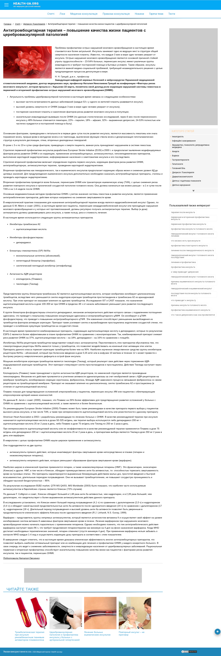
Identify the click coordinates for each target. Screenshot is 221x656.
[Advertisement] (193, 76)
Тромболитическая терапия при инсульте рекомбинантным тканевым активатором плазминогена (29, 636)
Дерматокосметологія (182, 177)
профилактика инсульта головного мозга (191, 229)
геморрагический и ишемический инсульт (191, 288)
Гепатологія (177, 164)
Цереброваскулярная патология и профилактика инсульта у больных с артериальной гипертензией (65, 636)
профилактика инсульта (183, 267)
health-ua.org (26, 4)
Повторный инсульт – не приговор (131, 633)
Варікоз (175, 156)
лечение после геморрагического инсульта (192, 250)
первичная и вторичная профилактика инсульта (190, 218)
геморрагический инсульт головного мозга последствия (192, 256)
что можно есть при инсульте (185, 240)
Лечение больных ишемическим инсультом (97, 633)
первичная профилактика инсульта (188, 224)
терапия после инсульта (183, 212)
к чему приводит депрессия (185, 272)
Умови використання (14, 651)
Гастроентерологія (180, 160)
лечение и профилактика (183, 262)
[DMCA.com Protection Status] (189, 652)
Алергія (175, 151)
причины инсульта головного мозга (188, 305)
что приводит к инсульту (183, 300)
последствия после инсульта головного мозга (191, 294)
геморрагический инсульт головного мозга (192, 277)
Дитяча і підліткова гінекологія (186, 181)
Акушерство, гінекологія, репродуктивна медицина (190, 146)
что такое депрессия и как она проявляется (193, 315)
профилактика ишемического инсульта (190, 310)
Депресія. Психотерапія (183, 172)
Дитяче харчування (181, 185)
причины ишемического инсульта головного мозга (193, 282)
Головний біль (178, 168)
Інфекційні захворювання (184, 141)
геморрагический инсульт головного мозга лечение (192, 235)
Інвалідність (177, 136)
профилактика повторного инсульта (189, 245)
